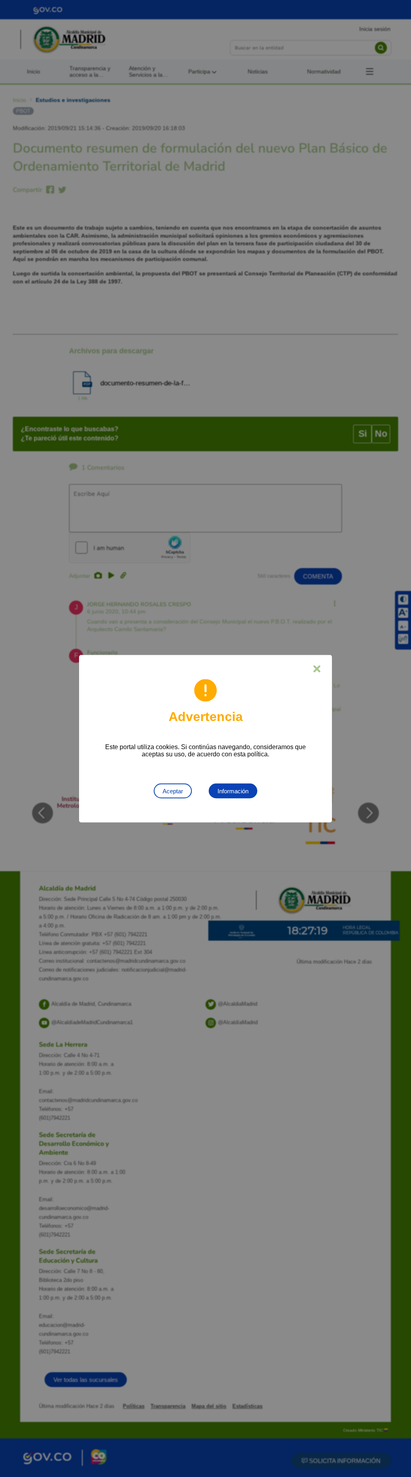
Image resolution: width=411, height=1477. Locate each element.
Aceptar (173, 790)
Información (233, 790)
